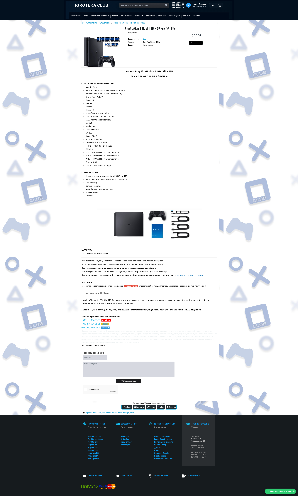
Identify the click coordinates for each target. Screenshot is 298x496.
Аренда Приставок (162, 436)
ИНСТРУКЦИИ (150, 16)
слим (132, 412)
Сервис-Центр (160, 445)
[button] (280, 491)
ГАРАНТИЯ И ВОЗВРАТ (97, 424)
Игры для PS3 (93, 453)
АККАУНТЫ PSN (126, 16)
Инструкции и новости (163, 442)
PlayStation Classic (95, 439)
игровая (88, 412)
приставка (97, 412)
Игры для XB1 (126, 442)
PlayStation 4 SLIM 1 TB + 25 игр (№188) (129, 23)
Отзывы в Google (161, 453)
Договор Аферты (193, 475)
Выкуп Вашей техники (163, 439)
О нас (156, 450)
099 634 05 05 (178, 8)
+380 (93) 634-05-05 (90, 324)
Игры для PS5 (93, 459)
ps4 (124, 412)
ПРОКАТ (115, 16)
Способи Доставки (95, 475)
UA (213, 6)
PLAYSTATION (91, 23)
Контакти (196, 16)
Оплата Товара (126, 475)
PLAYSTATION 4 (105, 23)
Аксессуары (126, 445)
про (127, 412)
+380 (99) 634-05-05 (90, 320)
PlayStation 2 (93, 442)
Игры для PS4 (93, 456)
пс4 (103, 412)
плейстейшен (111, 412)
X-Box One (125, 439)
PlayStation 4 (93, 447)
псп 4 (120, 412)
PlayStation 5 (93, 450)
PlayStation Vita (94, 436)
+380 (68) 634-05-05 (90, 328)
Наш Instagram (160, 456)
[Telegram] (188, 5)
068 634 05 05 (178, 3)
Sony (145, 39)
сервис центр (174, 16)
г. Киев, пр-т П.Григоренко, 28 (198, 440)
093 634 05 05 (178, 5)
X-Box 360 (125, 436)
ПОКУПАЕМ (139, 16)
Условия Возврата (161, 475)
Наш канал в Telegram (163, 459)
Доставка (158, 447)
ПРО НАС (186, 16)
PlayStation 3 (93, 445)
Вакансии (162, 16)
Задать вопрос (130, 381)
